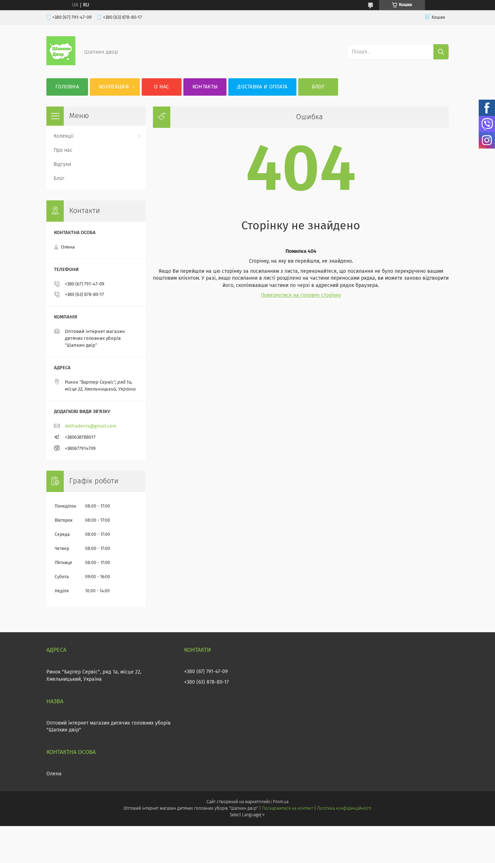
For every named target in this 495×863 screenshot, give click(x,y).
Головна (67, 86)
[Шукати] (441, 51)
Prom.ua (280, 802)
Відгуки (62, 164)
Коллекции (114, 86)
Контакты (204, 86)
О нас (161, 86)
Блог (318, 86)
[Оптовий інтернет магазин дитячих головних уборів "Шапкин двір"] (60, 63)
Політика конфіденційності (344, 808)
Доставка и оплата (262, 86)
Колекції (64, 136)
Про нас (63, 150)
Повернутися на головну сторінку (301, 295)
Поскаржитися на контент (287, 808)
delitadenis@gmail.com (90, 426)
